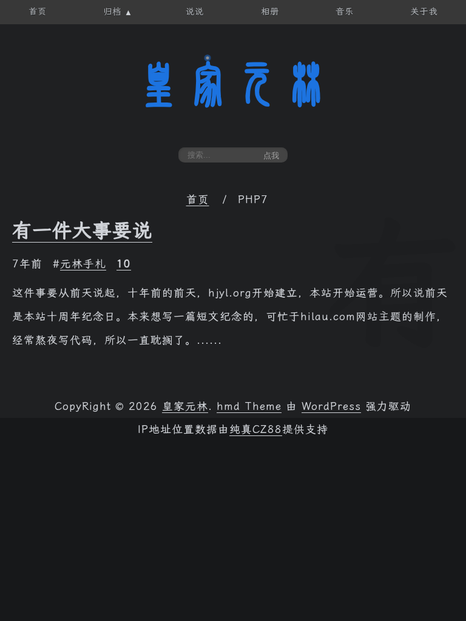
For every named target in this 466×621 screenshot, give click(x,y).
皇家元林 (233, 84)
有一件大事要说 (82, 230)
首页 (197, 199)
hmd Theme (249, 406)
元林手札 (83, 264)
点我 (271, 155)
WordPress (331, 406)
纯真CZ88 (255, 429)
